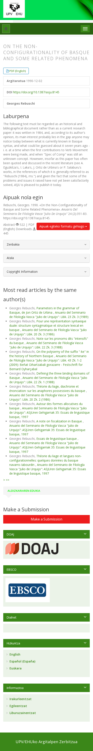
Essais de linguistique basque (57, 439)
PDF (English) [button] (17, 71)
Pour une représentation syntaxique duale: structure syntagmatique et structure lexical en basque (47, 325)
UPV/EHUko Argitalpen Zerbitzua (46, 741)
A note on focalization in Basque (59, 421)
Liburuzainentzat (22, 713)
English (14, 654)
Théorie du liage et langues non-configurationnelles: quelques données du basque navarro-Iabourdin (45, 460)
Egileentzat (18, 706)
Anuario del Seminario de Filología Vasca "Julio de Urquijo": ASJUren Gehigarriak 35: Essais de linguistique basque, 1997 (49, 412)
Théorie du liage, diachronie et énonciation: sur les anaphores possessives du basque (47, 388)
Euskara (15, 668)
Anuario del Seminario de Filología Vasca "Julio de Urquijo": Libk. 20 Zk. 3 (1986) (48, 332)
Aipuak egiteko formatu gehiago (62, 226)
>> (7, 480)
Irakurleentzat (20, 699)
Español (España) (22, 661)
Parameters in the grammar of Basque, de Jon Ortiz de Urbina (44, 310)
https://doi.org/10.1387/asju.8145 (36, 92)
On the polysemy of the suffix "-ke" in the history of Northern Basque (49, 354)
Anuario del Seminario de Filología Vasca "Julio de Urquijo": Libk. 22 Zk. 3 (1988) (46, 345)
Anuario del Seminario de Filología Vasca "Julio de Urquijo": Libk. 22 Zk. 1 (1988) (48, 380)
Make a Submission (46, 519)
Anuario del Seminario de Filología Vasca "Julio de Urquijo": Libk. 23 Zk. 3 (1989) (48, 314)
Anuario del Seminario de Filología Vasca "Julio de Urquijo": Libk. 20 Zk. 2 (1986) (43, 397)
